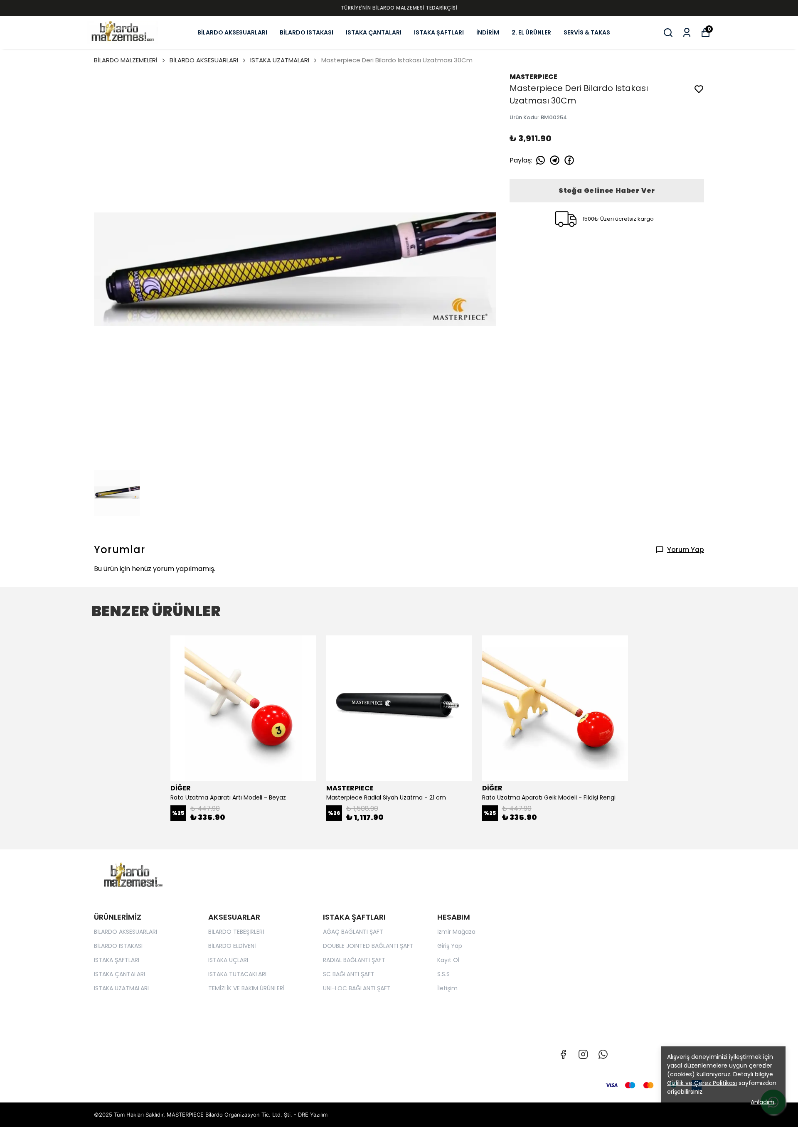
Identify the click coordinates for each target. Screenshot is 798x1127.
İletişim (447, 988)
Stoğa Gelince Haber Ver (607, 190)
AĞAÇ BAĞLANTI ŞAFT (353, 932)
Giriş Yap (449, 946)
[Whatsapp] (603, 1054)
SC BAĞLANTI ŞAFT (348, 974)
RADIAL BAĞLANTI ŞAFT (354, 960)
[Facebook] (563, 1054)
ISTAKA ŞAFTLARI (439, 32)
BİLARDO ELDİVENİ (232, 946)
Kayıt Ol (448, 960)
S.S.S (443, 974)
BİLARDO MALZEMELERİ (126, 60)
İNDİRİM (487, 32)
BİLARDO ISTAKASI (306, 32)
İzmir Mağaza (456, 932)
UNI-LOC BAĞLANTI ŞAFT (357, 988)
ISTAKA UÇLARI (228, 960)
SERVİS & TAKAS (587, 32)
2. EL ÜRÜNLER (531, 32)
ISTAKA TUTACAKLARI (237, 974)
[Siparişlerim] (687, 32)
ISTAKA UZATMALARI (279, 60)
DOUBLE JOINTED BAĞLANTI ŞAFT (368, 946)
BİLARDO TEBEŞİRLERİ (236, 932)
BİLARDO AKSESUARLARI (232, 32)
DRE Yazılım (313, 1114)
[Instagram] (583, 1054)
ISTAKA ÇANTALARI (373, 32)
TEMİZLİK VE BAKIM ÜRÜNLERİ (246, 988)
